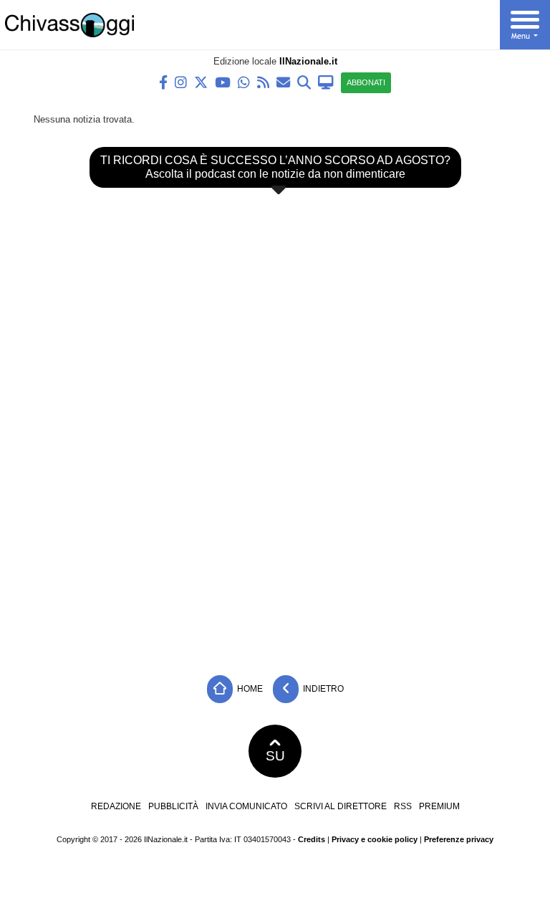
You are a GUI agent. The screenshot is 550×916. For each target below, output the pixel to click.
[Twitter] (201, 81)
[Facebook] (163, 81)
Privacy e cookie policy (375, 839)
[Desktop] (326, 81)
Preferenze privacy (458, 839)
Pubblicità (173, 806)
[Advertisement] (275, 560)
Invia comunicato (246, 806)
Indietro (322, 688)
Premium (439, 806)
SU (275, 755)
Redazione (116, 806)
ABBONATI (366, 82)
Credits (311, 839)
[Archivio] (304, 81)
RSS (403, 806)
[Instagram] (181, 81)
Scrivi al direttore (340, 806)
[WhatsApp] (244, 81)
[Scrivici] (283, 81)
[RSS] (263, 81)
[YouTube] (223, 81)
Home (249, 688)
